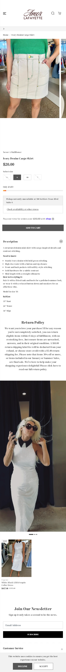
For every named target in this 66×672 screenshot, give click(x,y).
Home (5, 34)
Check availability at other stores (23, 209)
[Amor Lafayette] (33, 13)
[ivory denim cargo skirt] (29, 78)
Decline (22, 666)
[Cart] (59, 13)
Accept (43, 666)
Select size (8, 171)
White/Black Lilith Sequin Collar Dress (13, 583)
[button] (4, 13)
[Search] (52, 13)
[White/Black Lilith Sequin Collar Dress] (16, 558)
